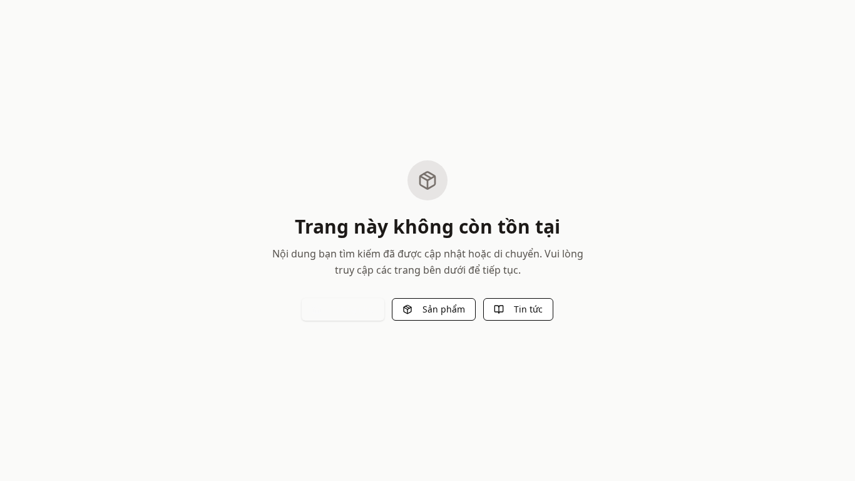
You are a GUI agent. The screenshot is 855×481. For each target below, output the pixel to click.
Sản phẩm (443, 309)
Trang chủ (353, 309)
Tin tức (528, 309)
